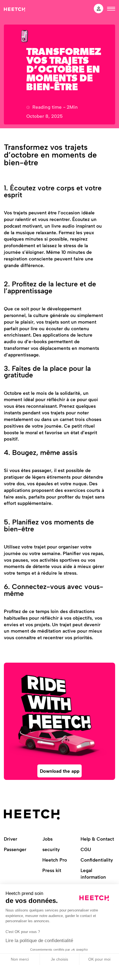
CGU (86, 849)
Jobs (47, 839)
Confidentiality (97, 860)
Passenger (15, 849)
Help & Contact (97, 839)
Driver (10, 839)
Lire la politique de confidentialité (39, 940)
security (51, 849)
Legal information (93, 874)
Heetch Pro (54, 860)
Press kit (51, 870)
